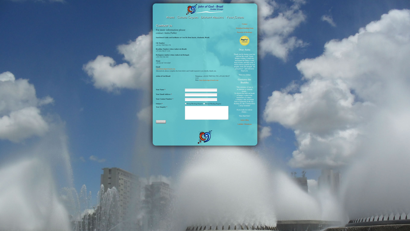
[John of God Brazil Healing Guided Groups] (205, 9)
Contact (244, 24)
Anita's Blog (244, 120)
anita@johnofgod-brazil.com (165, 69)
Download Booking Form (244, 28)
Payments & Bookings (244, 32)
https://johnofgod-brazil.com (208, 80)
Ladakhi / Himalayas (245, 124)
